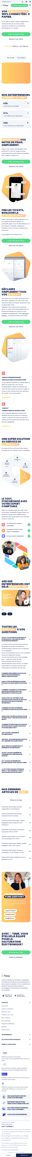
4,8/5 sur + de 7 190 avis (20, 46)
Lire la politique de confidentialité (10, 1149)
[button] (19, 5)
